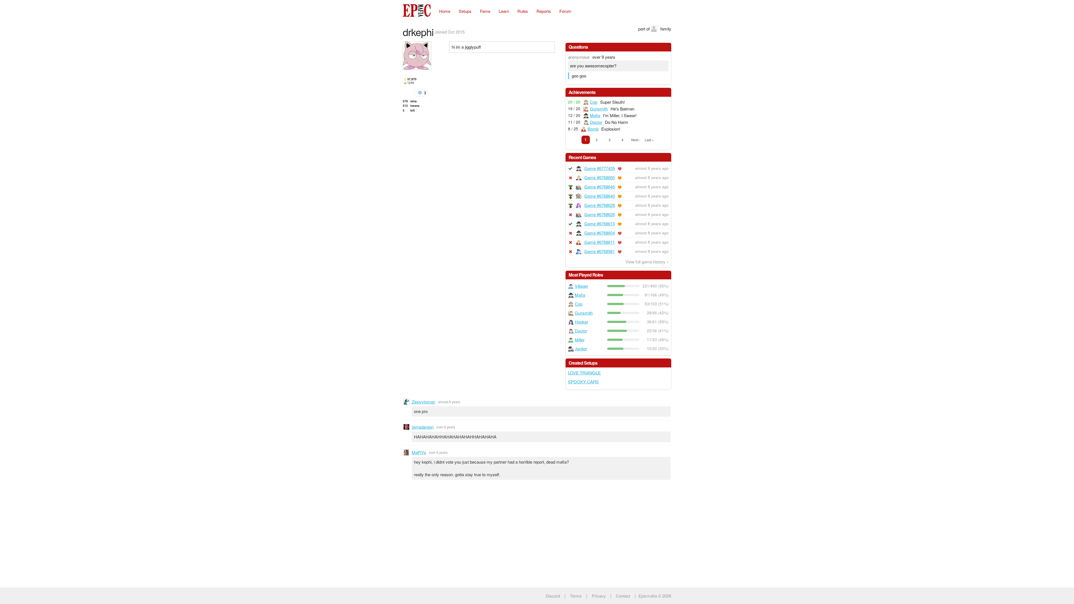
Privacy (599, 596)
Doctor (596, 122)
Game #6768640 (599, 196)
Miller (580, 340)
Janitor (581, 348)
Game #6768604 (599, 233)
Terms (576, 596)
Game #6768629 (599, 205)
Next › (635, 139)
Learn (504, 11)
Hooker (581, 322)
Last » (649, 139)
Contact (623, 596)
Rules (522, 11)
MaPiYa (419, 452)
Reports (543, 11)
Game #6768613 (599, 223)
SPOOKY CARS (583, 381)
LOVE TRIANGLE (584, 373)
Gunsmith (599, 109)
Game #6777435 (599, 168)
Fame (485, 11)
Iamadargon (423, 427)
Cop (593, 102)
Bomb (593, 129)
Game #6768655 (599, 177)
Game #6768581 (599, 251)
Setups (465, 11)
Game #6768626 (599, 214)
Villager (581, 286)
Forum (565, 11)
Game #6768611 (599, 242)
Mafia (595, 115)
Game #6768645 (599, 187)
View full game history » (647, 262)
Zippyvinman (423, 402)
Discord (553, 596)
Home (444, 11)
